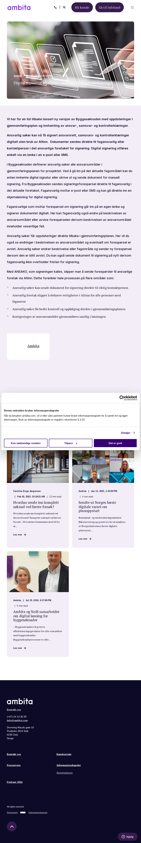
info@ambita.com (17, 720)
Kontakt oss (14, 709)
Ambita (17, 76)
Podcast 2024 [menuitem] (15, 782)
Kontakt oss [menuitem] (14, 754)
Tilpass (68, 443)
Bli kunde (82, 7)
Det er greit (115, 443)
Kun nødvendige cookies (26, 443)
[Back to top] (12, 826)
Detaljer (126, 432)
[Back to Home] (19, 8)
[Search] (64, 7)
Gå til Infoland (109, 7)
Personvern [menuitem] (13, 765)
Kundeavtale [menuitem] (64, 754)
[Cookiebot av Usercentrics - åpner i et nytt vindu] (122, 397)
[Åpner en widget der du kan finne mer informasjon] (128, 837)
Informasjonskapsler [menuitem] (69, 765)
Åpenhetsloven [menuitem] (65, 772)
